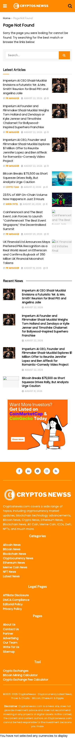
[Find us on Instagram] (47, 471)
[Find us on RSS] (56, 471)
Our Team (10, 643)
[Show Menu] (5, 6)
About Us (9, 624)
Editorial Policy (13, 604)
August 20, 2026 (31, 204)
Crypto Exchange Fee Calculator (25, 680)
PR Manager (12, 98)
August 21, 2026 (32, 187)
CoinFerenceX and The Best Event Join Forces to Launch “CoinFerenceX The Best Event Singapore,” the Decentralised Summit (24, 220)
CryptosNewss (27, 694)
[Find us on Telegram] (37, 471)
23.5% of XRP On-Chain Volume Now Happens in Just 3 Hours (25, 197)
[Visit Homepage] (31, 6)
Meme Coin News (15, 567)
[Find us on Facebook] (19, 471)
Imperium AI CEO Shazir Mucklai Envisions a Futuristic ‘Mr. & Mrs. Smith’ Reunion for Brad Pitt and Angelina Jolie (25, 86)
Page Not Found (23, 18)
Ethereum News (14, 563)
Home (6, 18)
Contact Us (11, 629)
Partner (8, 634)
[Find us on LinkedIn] (28, 471)
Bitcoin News (11, 549)
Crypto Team (12, 187)
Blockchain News (14, 554)
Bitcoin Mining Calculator (20, 675)
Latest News (11, 576)
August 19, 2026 (32, 268)
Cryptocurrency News (18, 558)
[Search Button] (70, 6)
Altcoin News (12, 545)
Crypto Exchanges (15, 671)
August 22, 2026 (32, 98)
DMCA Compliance (16, 600)
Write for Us (11, 647)
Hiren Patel (12, 204)
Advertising (10, 638)
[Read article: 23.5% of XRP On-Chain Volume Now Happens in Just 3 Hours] (62, 200)
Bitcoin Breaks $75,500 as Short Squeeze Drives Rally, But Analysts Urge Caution (25, 177)
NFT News (9, 572)
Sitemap (9, 652)
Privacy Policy (12, 609)
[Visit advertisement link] (37, 425)
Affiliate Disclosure (16, 595)
